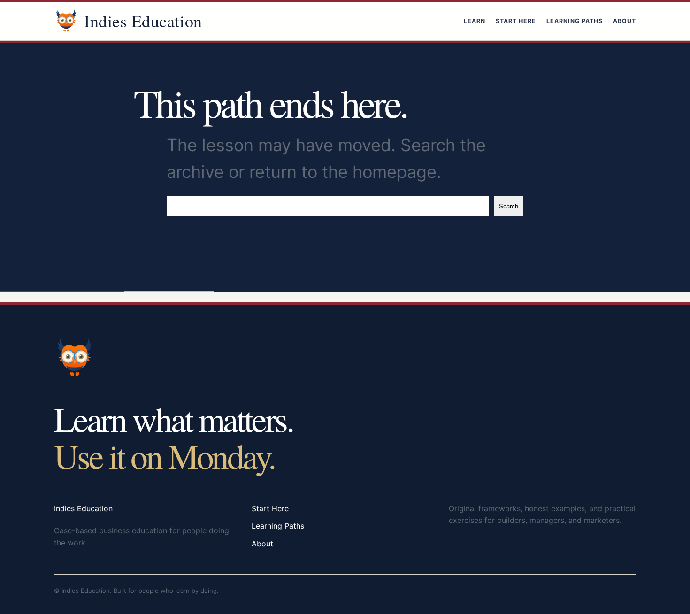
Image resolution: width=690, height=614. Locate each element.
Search (508, 206)
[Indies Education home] (66, 21)
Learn (474, 20)
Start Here (516, 20)
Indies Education (143, 20)
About (624, 20)
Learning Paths (574, 20)
